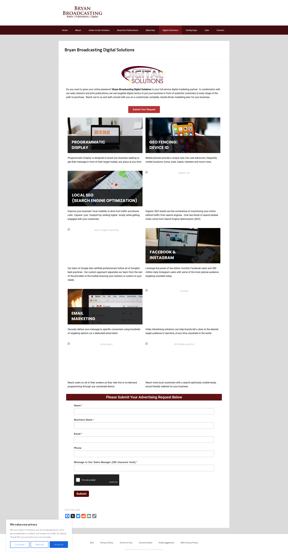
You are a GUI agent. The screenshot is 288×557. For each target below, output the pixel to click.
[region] (39, 535)
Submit (81, 493)
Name (78, 405)
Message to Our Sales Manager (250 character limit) (105, 462)
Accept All (58, 544)
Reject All (39, 544)
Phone (77, 448)
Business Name (84, 419)
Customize (20, 544)
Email (78, 433)
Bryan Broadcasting (82, 12)
